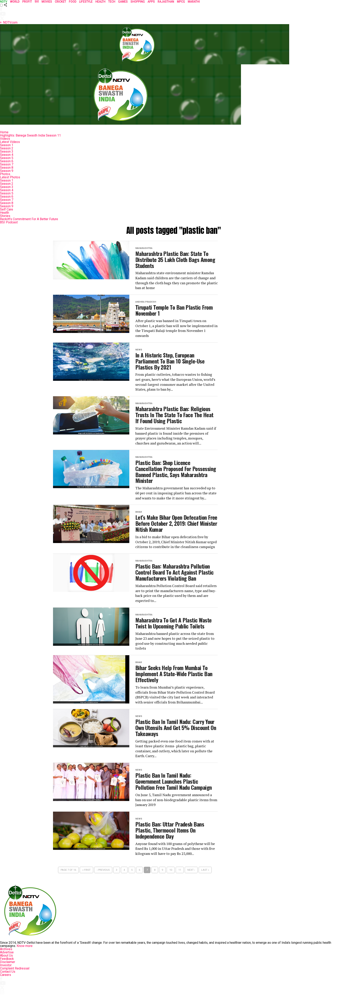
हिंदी (37, 1)
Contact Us (7, 971)
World (14, 1)
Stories (5, 216)
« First (86, 869)
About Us (6, 955)
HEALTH (100, 1)
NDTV (3, 1)
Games (123, 1)
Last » (205, 869)
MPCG (181, 1)
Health (4, 213)
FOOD (72, 1)
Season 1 (6, 145)
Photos (5, 174)
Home (4, 132)
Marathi (194, 1)
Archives (6, 949)
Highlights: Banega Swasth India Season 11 (30, 135)
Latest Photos (10, 177)
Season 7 (6, 164)
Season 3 (6, 151)
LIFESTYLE (86, 1)
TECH (111, 1)
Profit (27, 1)
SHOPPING (138, 1)
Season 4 (6, 155)
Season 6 (6, 161)
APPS (151, 1)
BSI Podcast (9, 222)
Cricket (60, 1)
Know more (25, 946)
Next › (191, 869)
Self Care (6, 209)
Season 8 (6, 167)
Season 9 (6, 171)
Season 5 (6, 158)
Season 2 (6, 148)
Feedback (7, 959)
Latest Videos (10, 142)
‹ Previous (103, 869)
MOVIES (47, 1)
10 (170, 869)
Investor (6, 965)
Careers (5, 975)
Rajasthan (166, 1)
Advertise (7, 952)
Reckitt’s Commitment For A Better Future (29, 219)
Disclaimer (7, 962)
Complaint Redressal (14, 968)
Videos (5, 139)
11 (179, 869)
